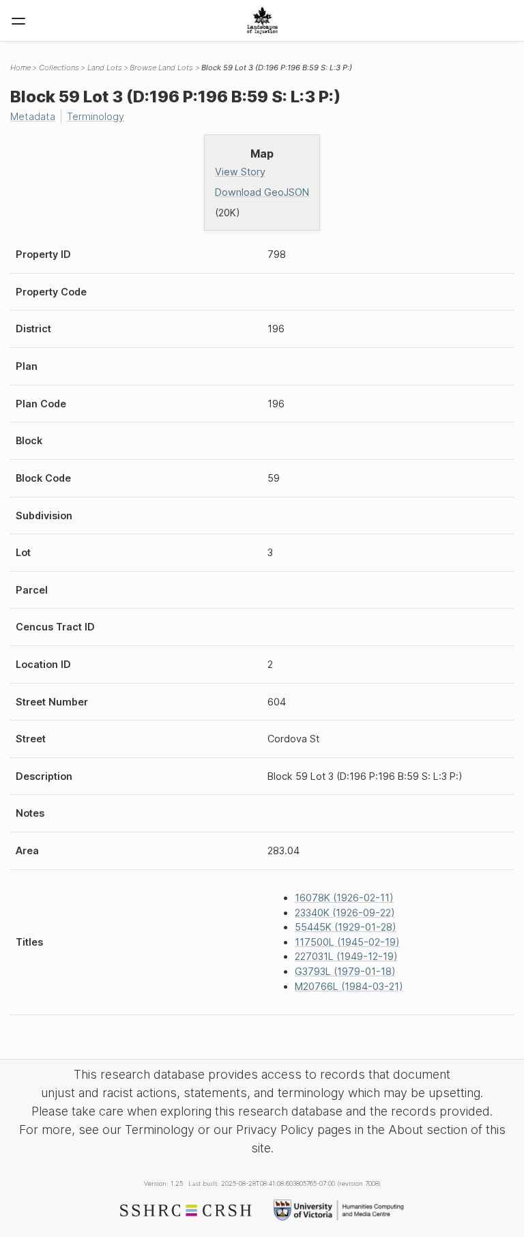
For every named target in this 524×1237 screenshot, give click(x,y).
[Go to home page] (262, 20)
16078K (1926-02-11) (344, 897)
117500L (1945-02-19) (347, 942)
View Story (240, 171)
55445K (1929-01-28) (345, 927)
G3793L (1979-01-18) (345, 971)
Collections (59, 67)
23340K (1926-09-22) (345, 912)
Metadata (32, 116)
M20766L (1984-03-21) (349, 986)
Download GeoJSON (262, 192)
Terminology (95, 116)
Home (20, 67)
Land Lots (104, 67)
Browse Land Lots (161, 67)
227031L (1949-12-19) (346, 956)
